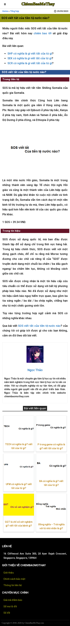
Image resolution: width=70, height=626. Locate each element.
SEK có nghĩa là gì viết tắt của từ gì (29, 58)
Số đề (6, 612)
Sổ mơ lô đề (10, 606)
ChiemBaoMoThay (38, 4)
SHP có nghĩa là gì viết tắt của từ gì (29, 53)
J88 (65, 623)
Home (5, 11)
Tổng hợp (14, 11)
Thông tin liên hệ (12, 585)
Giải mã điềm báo (12, 600)
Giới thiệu (8, 572)
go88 (46, 623)
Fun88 (56, 623)
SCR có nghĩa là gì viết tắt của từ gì (29, 63)
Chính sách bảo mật (14, 579)
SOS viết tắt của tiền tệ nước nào (39, 325)
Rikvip (50, 623)
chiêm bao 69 (42, 33)
